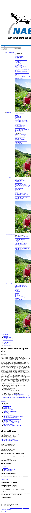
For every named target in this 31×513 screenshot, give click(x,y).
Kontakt (17, 293)
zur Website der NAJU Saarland (22, 76)
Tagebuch (17, 122)
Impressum (12, 46)
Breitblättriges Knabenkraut (21, 197)
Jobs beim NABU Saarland (21, 286)
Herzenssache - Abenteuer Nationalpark (12, 425)
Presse (16, 115)
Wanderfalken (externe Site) (21, 194)
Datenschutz (7, 46)
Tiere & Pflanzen (10, 177)
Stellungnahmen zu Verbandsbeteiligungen (20, 127)
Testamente (17, 291)
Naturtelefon (18, 117)
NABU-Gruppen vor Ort (20, 66)
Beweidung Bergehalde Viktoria (22, 247)
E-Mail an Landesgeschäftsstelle (8, 439)
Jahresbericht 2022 (19, 58)
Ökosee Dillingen (19, 245)
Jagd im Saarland (19, 241)
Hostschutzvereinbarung (20, 244)
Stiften (16, 290)
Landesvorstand (18, 65)
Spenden (17, 289)
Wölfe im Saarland (19, 198)
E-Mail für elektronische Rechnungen (9, 440)
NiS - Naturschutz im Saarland (22, 129)
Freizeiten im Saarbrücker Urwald (22, 135)
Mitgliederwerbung (19, 67)
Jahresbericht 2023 (19, 57)
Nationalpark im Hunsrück (21, 243)
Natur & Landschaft (10, 234)
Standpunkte (18, 124)
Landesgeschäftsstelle (20, 64)
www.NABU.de (4, 479)
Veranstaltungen (18, 116)
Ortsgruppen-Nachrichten (21, 120)
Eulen (16, 192)
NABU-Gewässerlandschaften (22, 248)
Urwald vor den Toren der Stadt (22, 238)
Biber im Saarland (19, 188)
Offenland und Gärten (20, 239)
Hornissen (17, 189)
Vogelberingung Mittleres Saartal (22, 185)
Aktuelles (8, 112)
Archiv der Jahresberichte (21, 60)
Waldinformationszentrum (21, 71)
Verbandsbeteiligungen (20, 125)
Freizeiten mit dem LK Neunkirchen (20, 137)
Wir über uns (18, 54)
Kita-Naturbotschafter (20, 139)
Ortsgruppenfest (18, 119)
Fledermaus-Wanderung (20, 134)
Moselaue (17, 240)
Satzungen (17, 62)
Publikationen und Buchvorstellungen (19, 131)
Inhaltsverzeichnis (7, 470)
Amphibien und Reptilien (21, 193)
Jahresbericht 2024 (19, 56)
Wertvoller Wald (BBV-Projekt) (22, 236)
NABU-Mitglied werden (20, 285)
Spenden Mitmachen (11, 284)
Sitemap (2, 46)
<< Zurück (3, 401)
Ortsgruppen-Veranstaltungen (21, 121)
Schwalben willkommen (20, 184)
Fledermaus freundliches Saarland (22, 186)
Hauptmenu (3, 49)
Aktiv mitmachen (19, 287)
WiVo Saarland (18, 183)
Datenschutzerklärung (20, 296)
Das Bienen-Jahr (19, 190)
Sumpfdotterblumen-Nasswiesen (22, 196)
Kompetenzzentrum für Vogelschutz (20, 181)
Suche (16, 294)
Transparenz (18, 61)
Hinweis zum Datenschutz (9, 469)
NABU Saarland (10, 52)
